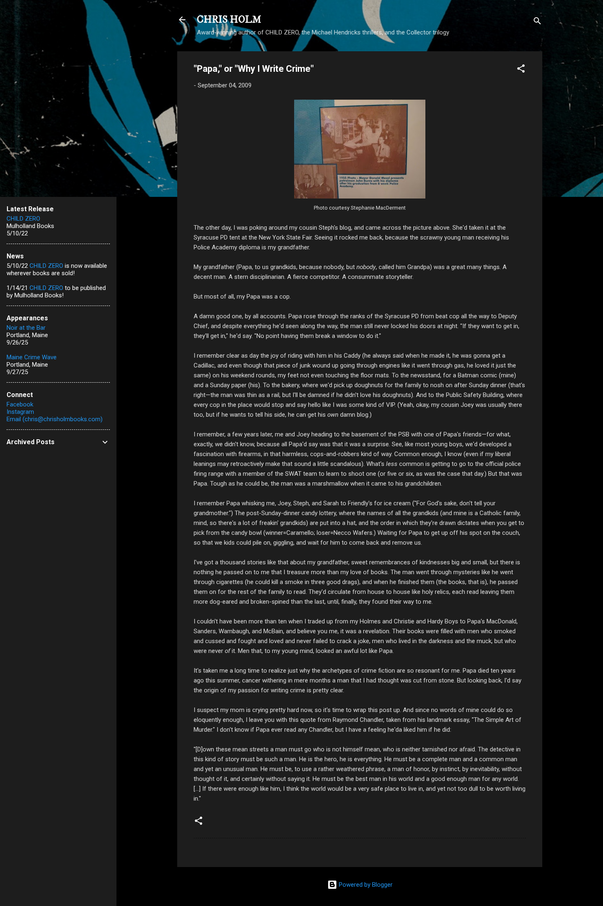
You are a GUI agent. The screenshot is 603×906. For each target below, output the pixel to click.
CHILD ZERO (23, 218)
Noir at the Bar (26, 327)
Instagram (20, 411)
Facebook (20, 404)
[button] (521, 70)
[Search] (537, 22)
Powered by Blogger (365, 884)
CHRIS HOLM (229, 20)
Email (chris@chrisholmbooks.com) (55, 419)
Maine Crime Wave (32, 357)
